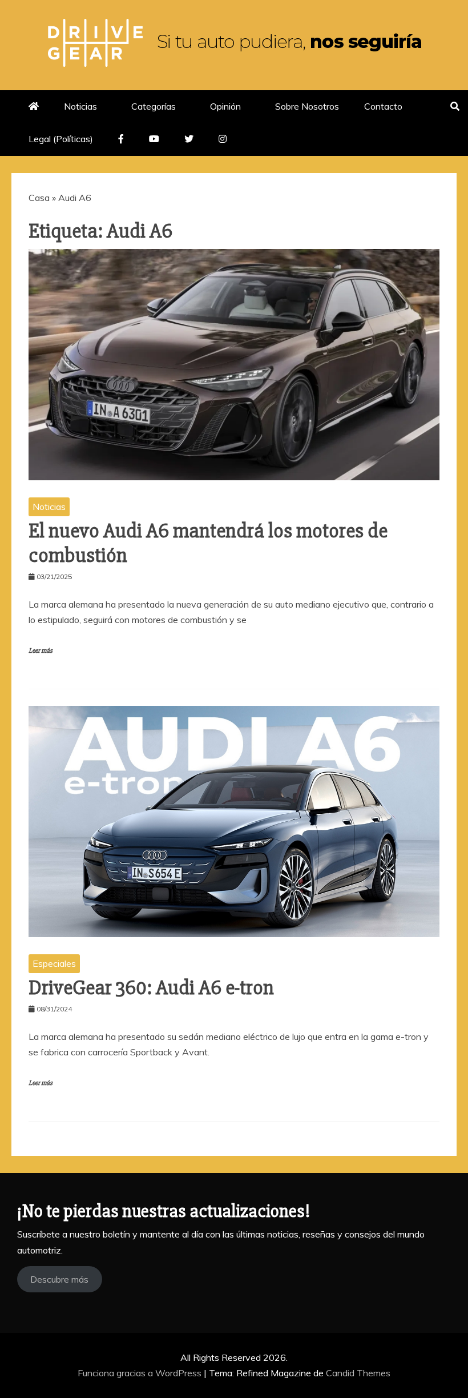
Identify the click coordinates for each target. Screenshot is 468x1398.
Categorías (153, 106)
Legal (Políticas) (61, 138)
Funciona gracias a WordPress (141, 1373)
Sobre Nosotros (307, 106)
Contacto (383, 106)
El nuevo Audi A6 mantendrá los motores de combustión (208, 543)
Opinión (225, 106)
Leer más (41, 650)
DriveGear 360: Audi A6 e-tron (151, 988)
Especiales (54, 963)
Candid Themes (358, 1373)
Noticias (80, 106)
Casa (39, 197)
